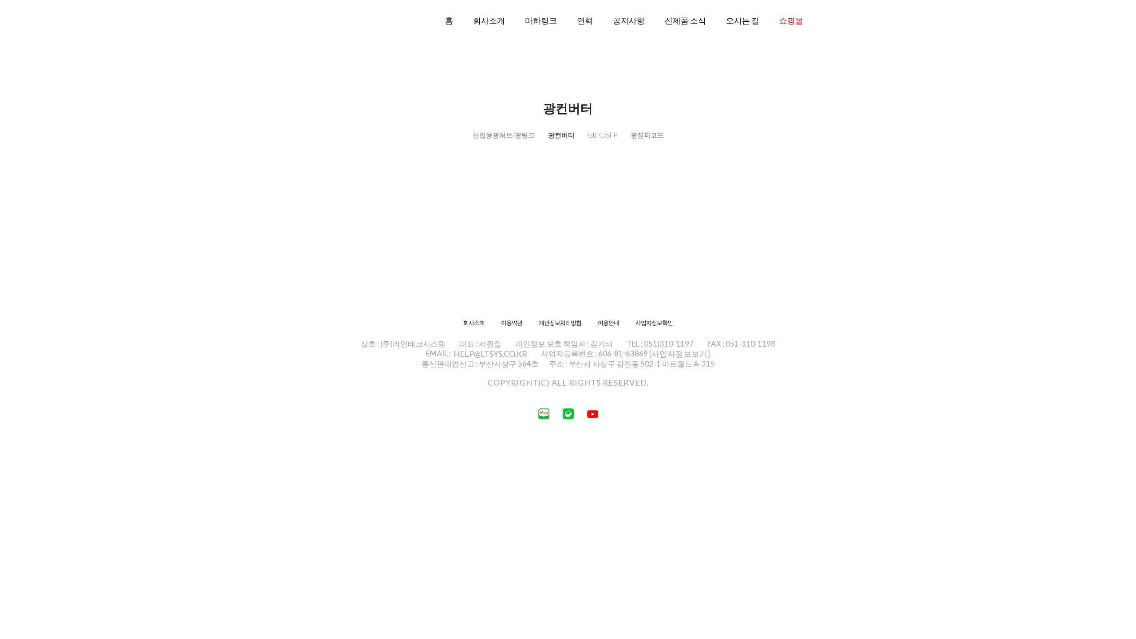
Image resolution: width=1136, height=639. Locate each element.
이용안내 (608, 323)
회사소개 (489, 20)
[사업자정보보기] (679, 354)
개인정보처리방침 (560, 323)
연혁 (585, 20)
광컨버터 (561, 135)
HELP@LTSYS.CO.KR (490, 354)
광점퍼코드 (647, 135)
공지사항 (629, 20)
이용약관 (511, 323)
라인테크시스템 (346, 35)
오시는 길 (742, 20)
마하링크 (541, 20)
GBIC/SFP (602, 135)
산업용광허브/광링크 (504, 135)
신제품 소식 (685, 20)
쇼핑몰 (791, 20)
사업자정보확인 (654, 323)
